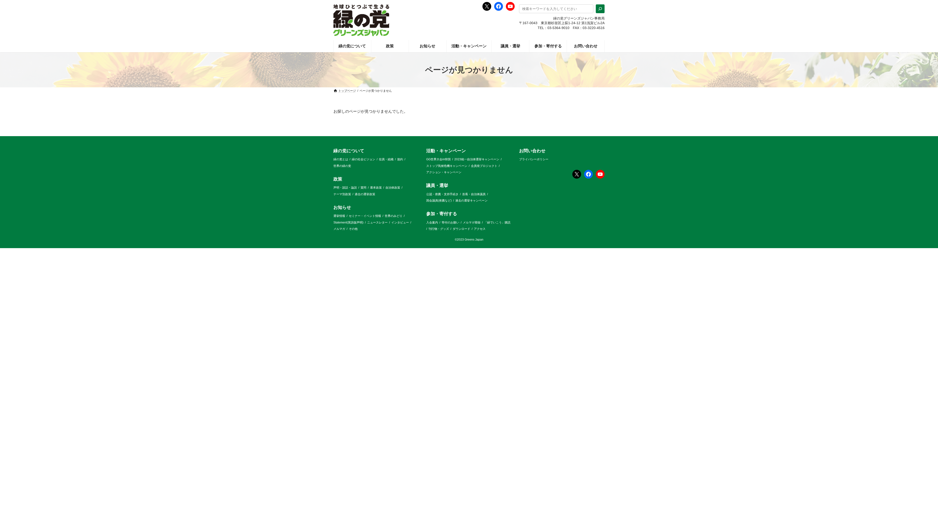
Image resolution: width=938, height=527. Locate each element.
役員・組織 (386, 159)
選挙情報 (339, 216)
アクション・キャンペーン (443, 172)
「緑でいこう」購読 (497, 222)
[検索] (600, 8)
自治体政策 (392, 187)
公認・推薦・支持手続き (442, 194)
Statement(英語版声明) (348, 222)
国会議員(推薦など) (439, 200)
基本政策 (376, 187)
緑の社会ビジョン (363, 159)
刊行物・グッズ (438, 229)
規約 (400, 159)
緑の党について (348, 150)
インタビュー (400, 222)
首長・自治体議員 (474, 194)
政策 (337, 179)
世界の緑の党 (342, 166)
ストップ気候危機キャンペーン (446, 166)
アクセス (480, 229)
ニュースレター (377, 222)
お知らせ (342, 207)
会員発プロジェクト (484, 166)
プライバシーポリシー (533, 159)
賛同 (363, 187)
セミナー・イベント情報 (365, 216)
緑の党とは (340, 159)
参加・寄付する (441, 214)
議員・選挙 (437, 185)
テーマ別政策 (342, 194)
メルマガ (339, 229)
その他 (353, 229)
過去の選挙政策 (365, 194)
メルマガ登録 (471, 222)
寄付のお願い (450, 222)
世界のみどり (393, 216)
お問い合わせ (532, 150)
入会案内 (432, 222)
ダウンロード (461, 229)
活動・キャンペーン (446, 150)
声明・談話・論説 (345, 187)
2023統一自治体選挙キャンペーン (476, 159)
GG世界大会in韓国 (438, 159)
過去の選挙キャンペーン (471, 200)
